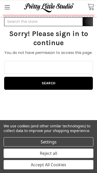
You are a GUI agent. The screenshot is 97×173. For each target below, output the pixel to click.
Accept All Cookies (48, 165)
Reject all (48, 153)
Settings (49, 142)
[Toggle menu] (7, 7)
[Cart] (91, 7)
